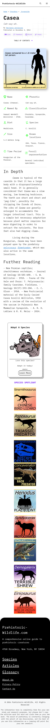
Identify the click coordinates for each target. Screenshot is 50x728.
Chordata (13, 12)
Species (9, 659)
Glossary (10, 672)
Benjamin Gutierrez (14, 28)
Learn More (25, 373)
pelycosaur (9, 247)
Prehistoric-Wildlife (14, 3)
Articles (10, 665)
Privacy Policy (11, 684)
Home (5, 12)
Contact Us (8, 688)
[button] (40, 3)
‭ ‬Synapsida (25, 12)
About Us (7, 679)
